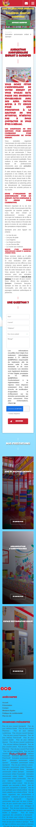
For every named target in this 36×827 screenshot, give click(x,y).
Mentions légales (8, 710)
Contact (5, 708)
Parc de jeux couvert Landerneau (22, 742)
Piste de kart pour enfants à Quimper (15, 822)
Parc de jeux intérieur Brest (13, 769)
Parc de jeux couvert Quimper (23, 733)
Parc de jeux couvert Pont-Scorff (22, 749)
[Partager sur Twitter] (6, 688)
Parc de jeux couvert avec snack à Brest (17, 803)
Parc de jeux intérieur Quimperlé (15, 744)
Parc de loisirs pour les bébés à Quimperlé (17, 819)
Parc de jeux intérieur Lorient (22, 765)
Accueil (5, 702)
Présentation (7, 705)
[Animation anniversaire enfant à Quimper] (18, 74)
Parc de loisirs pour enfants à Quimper (17, 817)
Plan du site (6, 716)
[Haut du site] (9, 688)
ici (14, 403)
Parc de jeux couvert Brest (13, 751)
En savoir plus (18, 521)
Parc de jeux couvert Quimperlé (14, 726)
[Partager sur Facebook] (2, 688)
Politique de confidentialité (12, 713)
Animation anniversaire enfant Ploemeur (17, 767)
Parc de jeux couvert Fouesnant (15, 735)
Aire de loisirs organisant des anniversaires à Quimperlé (18, 794)
